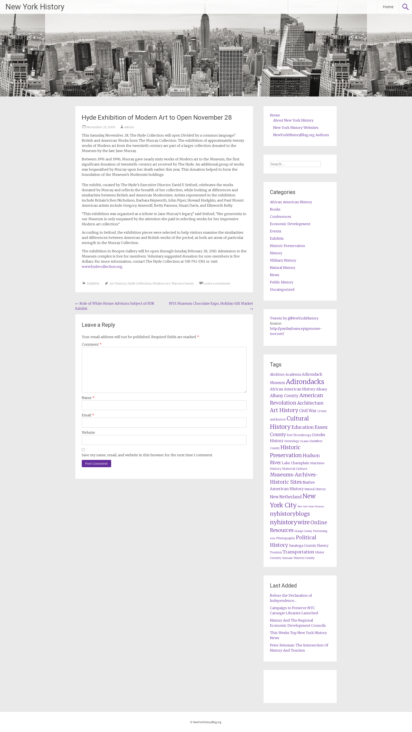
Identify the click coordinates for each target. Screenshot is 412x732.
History (276, 253)
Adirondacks (305, 382)
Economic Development (290, 224)
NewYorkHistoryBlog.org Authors (301, 135)
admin (129, 127)
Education (303, 427)
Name (88, 398)
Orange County (303, 531)
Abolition (277, 374)
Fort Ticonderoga (299, 435)
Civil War (308, 410)
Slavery (323, 546)
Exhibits (93, 283)
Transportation (298, 551)
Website (88, 432)
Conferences (280, 216)
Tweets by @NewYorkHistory (294, 318)
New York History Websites (295, 127)
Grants (304, 441)
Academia (293, 374)
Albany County (284, 395)
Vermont (287, 558)
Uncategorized (282, 289)
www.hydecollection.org (102, 266)
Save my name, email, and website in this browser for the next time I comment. (147, 455)
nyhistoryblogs (290, 513)
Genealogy (291, 441)
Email (88, 415)
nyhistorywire (290, 522)
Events (275, 231)
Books (275, 209)
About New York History (293, 120)
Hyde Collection (139, 283)
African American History (291, 202)
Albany (321, 389)
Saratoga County (302, 545)
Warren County (182, 283)
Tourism (276, 552)
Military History (283, 260)
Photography (285, 538)
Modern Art (161, 283)
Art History (118, 283)
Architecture (310, 403)
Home (388, 7)
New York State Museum (311, 506)
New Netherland (286, 496)
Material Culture (294, 469)
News (274, 275)
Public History (281, 282)
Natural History (282, 267)
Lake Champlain (295, 463)
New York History (34, 6)
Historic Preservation (287, 246)
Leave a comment (216, 283)
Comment (92, 344)
